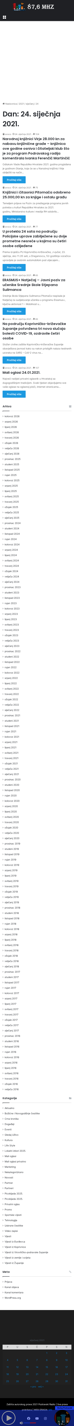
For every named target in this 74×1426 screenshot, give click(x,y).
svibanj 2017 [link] (11, 1009)
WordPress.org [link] (13, 1297)
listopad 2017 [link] (12, 982)
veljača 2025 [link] (12, 512)
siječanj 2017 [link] (12, 1030)
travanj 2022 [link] (12, 694)
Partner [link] (9, 1182)
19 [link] (17, 1374)
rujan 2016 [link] (10, 1052)
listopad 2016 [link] (12, 1046)
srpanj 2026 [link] (11, 421)
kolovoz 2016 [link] (12, 1057)
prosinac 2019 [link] (12, 843)
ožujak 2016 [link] (11, 1084)
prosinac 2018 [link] (12, 907)
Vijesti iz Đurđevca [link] (15, 1241)
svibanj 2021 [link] (11, 752)
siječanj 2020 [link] (12, 838)
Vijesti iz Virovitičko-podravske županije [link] (26, 1252)
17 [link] (66, 1367)
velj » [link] (41, 1386)
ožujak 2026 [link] (11, 443)
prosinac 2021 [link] (12, 715)
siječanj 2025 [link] (12, 517)
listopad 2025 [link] (12, 469)
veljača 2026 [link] (12, 448)
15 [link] (47, 1367)
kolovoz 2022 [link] (12, 672)
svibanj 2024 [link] (12, 560)
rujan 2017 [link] (10, 987)
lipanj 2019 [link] (11, 875)
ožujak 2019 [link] (11, 891)
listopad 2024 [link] (12, 533)
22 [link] (46, 1374)
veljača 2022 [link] (12, 704)
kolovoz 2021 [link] (12, 736)
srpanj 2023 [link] (11, 614)
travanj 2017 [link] (11, 1014)
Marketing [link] (10, 1166)
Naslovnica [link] (11, 103)
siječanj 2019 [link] (12, 902)
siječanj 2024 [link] (12, 581)
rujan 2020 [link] (11, 795)
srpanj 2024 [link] (11, 549)
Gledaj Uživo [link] (11, 1134)
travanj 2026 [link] (12, 437)
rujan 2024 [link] (11, 539)
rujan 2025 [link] (11, 475)
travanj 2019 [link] (12, 886)
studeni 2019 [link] (12, 849)
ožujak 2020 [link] (11, 827)
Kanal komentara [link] (14, 1292)
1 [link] (46, 1353)
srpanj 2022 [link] (11, 678)
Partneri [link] (9, 1188)
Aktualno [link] (9, 1108)
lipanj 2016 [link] (11, 1068)
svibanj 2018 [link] (11, 945)
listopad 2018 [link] (12, 918)
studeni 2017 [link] (12, 977)
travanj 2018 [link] (11, 950)
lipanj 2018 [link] (10, 939)
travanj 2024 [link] (12, 565)
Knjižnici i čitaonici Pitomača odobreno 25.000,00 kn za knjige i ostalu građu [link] (37, 195)
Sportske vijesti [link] (13, 1215)
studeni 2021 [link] (12, 720)
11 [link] (8, 1367)
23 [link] (56, 1374)
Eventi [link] (8, 1129)
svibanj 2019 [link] (12, 881)
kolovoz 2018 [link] (12, 929)
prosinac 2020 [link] (13, 779)
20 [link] (27, 1374)
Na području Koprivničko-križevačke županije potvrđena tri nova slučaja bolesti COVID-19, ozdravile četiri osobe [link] (34, 331)
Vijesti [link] (8, 1236)
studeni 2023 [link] (12, 592)
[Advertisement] (37, 61)
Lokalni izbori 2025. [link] (15, 1150)
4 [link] (7, 1360)
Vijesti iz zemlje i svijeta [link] (17, 1257)
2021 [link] (21, 103)
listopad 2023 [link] (12, 598)
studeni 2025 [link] (12, 464)
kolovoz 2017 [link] (12, 993)
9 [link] (56, 1360)
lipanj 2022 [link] (11, 683)
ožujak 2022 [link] (11, 699)
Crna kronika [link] (12, 1118)
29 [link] (46, 1381)
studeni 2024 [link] (12, 528)
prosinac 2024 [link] (13, 523)
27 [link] (27, 1381)
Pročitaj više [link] (14, 179)
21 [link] (37, 1374)
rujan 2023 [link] (11, 603)
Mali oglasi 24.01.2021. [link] (21, 372)
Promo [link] (8, 1209)
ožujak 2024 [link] (11, 571)
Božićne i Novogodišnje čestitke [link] (22, 1113)
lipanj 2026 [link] (11, 427)
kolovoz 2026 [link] (12, 416)
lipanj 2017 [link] (10, 1003)
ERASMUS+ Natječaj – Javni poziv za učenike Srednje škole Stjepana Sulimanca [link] (34, 285)
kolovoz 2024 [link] (12, 544)
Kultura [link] (9, 1140)
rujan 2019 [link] (10, 859)
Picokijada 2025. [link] (14, 1193)
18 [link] (7, 1374)
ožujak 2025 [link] (11, 507)
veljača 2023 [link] (12, 640)
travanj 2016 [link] (12, 1078)
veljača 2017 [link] (12, 1025)
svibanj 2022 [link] (12, 688)
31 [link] (66, 1381)
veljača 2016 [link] (12, 1089)
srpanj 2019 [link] (11, 870)
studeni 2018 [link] (12, 913)
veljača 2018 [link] (12, 961)
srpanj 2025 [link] (11, 485)
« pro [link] (33, 1386)
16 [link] (56, 1367)
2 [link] (56, 1353)
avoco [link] (8, 134)
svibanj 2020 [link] (12, 817)
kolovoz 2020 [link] (12, 800)
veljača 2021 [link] (12, 768)
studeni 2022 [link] (12, 656)
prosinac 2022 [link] (12, 651)
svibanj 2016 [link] (12, 1073)
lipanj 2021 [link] (10, 747)
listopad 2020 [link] (12, 790)
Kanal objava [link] (12, 1287)
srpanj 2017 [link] (11, 998)
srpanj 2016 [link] (11, 1062)
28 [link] (37, 1381)
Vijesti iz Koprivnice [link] (15, 1247)
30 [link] (56, 1381)
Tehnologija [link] (11, 1220)
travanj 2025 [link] (12, 501)
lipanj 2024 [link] (11, 555)
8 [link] (46, 1360)
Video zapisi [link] (11, 1231)
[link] (4, 16)
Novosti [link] (9, 1177)
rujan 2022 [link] (11, 667)
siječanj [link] (30, 103)
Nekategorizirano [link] (14, 1172)
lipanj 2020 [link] (11, 811)
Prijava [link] (8, 1281)
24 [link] (66, 1374)
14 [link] (37, 1367)
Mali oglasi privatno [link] (15, 1161)
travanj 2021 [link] (11, 758)
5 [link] (17, 1360)
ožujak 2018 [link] (11, 955)
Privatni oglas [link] (12, 1204)
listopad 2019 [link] (12, 854)
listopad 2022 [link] (12, 662)
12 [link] (17, 1367)
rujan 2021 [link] (10, 731)
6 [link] (27, 1360)
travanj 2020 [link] (12, 822)
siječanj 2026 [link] (12, 453)
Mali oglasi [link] (10, 1156)
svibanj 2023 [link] (12, 624)
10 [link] (66, 1360)
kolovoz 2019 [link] (12, 865)
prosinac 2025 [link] (12, 459)
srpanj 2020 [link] (11, 806)
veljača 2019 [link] (12, 897)
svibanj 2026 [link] (12, 432)
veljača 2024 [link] (12, 576)
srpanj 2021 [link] (11, 742)
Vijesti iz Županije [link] (14, 1263)
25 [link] (7, 1381)
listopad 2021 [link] (12, 726)
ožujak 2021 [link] (11, 763)
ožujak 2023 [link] (11, 635)
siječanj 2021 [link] (12, 774)
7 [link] (37, 1360)
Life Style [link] (10, 1145)
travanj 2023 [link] (12, 630)
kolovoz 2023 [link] (12, 608)
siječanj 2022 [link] (12, 710)
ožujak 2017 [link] (11, 1019)
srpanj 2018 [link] (11, 934)
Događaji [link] (9, 1124)
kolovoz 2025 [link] (12, 480)
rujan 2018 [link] (10, 923)
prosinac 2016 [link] (12, 1036)
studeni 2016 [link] (12, 1041)
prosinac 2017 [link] (12, 971)
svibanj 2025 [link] (12, 496)
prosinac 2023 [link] (13, 587)
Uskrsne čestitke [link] (14, 1225)
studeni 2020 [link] (12, 784)
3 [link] (66, 1353)
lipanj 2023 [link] (11, 619)
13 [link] (27, 1367)
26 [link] (17, 1381)
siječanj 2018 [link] (12, 966)
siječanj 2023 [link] (12, 646)
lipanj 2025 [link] (11, 491)
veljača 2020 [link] (12, 833)
